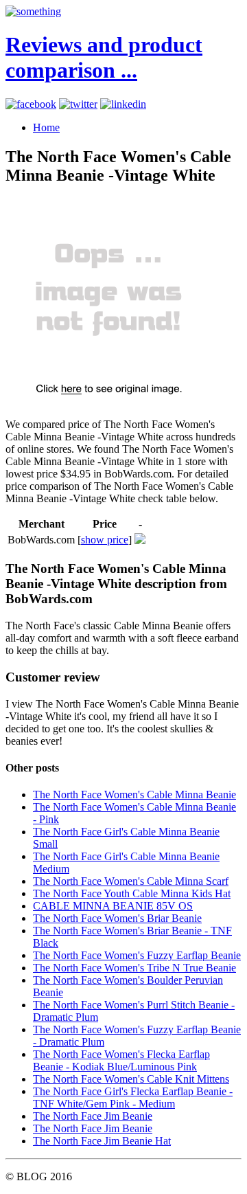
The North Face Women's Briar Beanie (117, 918)
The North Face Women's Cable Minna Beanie (134, 794)
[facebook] (30, 104)
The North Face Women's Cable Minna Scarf (130, 881)
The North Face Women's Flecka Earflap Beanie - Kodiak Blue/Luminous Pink (121, 1060)
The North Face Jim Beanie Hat (102, 1141)
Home (46, 127)
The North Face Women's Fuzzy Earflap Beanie (137, 955)
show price (104, 539)
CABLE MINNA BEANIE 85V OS (113, 906)
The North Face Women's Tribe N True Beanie (134, 967)
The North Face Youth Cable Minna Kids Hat (132, 893)
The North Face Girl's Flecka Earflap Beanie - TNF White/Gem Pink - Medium (133, 1097)
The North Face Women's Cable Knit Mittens (131, 1079)
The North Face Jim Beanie (92, 1116)
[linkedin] (123, 104)
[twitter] (78, 104)
